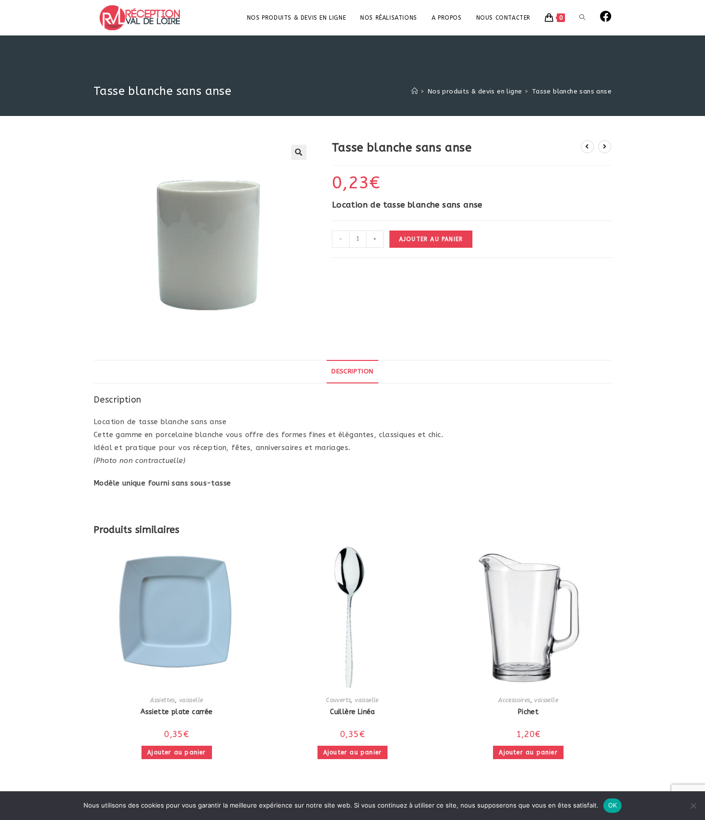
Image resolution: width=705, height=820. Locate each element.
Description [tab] (352, 371)
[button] (298, 152)
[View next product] (604, 146)
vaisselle (191, 700)
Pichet (528, 712)
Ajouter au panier (431, 239)
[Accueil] (414, 91)
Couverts (338, 700)
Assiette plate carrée (176, 712)
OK (612, 805)
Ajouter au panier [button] (176, 752)
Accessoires (514, 700)
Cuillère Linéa (352, 712)
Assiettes (162, 700)
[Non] (693, 805)
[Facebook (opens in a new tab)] (605, 17)
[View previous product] (587, 146)
